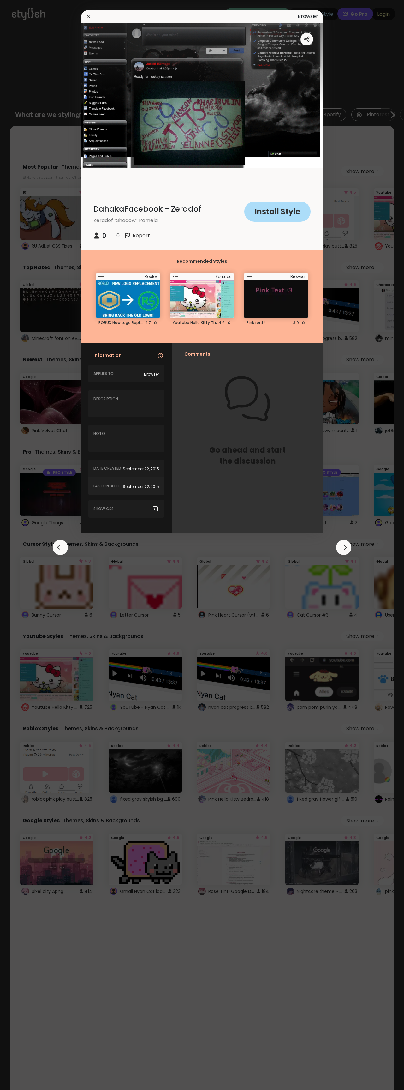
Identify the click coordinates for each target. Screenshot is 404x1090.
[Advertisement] (25, 545)
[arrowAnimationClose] (60, 547)
